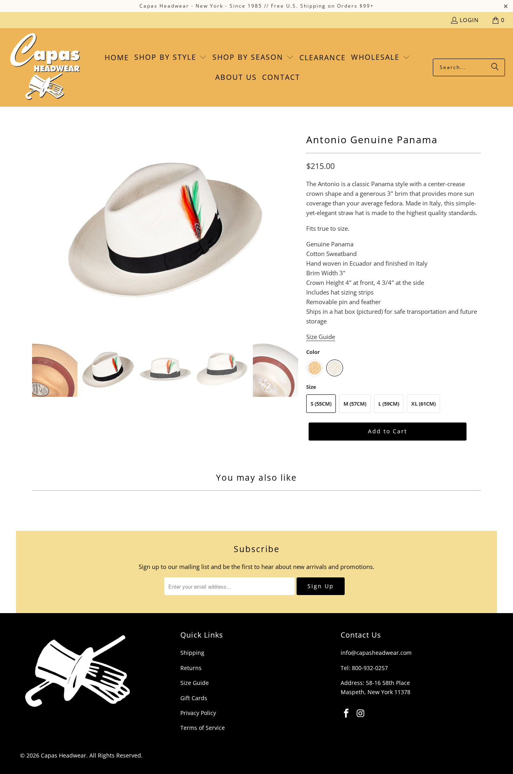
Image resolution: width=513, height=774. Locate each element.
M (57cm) (354, 403)
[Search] (495, 67)
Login (469, 20)
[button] (170, 57)
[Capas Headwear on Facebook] (347, 713)
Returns (191, 668)
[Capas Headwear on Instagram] (361, 713)
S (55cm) (321, 403)
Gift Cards (193, 698)
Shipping (192, 652)
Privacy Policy (198, 713)
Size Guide (194, 683)
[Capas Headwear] (45, 67)
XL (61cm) (423, 403)
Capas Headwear (63, 755)
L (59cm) (388, 403)
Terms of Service (202, 727)
